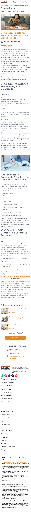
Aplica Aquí (15, 338)
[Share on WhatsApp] (9, 45)
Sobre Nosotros (5, 434)
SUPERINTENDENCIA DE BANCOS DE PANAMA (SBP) (14, 462)
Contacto (4, 440)
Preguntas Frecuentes (7, 411)
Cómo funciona (5, 424)
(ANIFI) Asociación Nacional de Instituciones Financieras (15, 482)
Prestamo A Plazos (6, 389)
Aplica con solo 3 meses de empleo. (15, 341)
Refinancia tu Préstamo (8, 386)
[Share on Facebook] (2, 45)
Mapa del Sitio (5, 421)
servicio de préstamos (21, 53)
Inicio (2, 5)
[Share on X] (4, 45)
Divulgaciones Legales (7, 450)
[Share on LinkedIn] (6, 45)
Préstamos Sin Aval (6, 392)
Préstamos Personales (7, 382)
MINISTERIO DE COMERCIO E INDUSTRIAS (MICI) (13, 475)
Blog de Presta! (8, 5)
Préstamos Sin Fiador (7, 402)
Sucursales (4, 443)
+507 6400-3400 (14, 351)
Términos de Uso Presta (8, 446)
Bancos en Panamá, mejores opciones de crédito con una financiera (17, 327)
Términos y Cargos (6, 418)
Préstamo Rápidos (6, 395)
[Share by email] (11, 45)
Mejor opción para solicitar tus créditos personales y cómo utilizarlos (17, 311)
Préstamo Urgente (6, 398)
